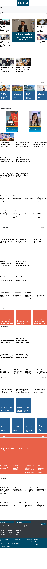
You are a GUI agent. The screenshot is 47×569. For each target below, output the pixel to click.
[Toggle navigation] (3, 7)
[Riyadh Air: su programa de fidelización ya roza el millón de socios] (42, 365)
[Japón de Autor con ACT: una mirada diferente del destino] (29, 191)
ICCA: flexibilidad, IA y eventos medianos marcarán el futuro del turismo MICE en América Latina (29, 469)
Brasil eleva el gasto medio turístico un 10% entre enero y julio (7, 242)
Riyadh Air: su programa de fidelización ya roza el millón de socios (42, 372)
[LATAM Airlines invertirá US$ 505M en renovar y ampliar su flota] (29, 365)
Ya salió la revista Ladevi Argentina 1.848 (17, 504)
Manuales (12, 9)
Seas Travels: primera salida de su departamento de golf (29, 212)
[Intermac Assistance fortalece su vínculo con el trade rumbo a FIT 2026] (42, 206)
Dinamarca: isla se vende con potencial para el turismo (39, 391)
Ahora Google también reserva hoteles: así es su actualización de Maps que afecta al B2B (39, 324)
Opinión (43, 9)
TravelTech (22, 9)
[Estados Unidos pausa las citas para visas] (42, 37)
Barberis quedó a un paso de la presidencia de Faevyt (7, 70)
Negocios (16, 9)
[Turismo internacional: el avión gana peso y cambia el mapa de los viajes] (5, 37)
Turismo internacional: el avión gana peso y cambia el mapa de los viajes (5, 44)
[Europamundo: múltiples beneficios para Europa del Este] (17, 88)
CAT (36, 14)
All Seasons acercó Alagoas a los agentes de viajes (17, 197)
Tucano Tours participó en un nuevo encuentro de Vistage (6, 160)
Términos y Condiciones (5, 546)
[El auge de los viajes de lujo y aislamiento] (5, 461)
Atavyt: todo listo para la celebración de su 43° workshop (23, 159)
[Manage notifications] (44, 566)
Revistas (10, 534)
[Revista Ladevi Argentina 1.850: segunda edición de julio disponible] (29, 483)
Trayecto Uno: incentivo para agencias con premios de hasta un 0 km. (4, 213)
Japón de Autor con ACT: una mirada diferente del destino (29, 197)
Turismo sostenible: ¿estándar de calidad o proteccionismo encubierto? (41, 469)
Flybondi (17, 14)
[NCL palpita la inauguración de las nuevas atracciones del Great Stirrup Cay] (29, 421)
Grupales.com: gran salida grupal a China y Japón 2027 (7, 175)
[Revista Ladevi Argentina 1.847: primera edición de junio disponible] (42, 498)
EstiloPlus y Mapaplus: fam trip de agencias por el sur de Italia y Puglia (42, 198)
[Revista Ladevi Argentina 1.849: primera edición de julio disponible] (42, 483)
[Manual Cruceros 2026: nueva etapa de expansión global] (29, 498)
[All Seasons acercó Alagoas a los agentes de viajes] (17, 191)
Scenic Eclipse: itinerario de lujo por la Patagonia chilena (17, 427)
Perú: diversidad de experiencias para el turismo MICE (42, 94)
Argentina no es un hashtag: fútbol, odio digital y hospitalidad (23, 391)
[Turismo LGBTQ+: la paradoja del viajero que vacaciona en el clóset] (17, 461)
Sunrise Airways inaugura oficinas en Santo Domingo (7, 340)
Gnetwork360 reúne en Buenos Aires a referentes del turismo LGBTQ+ (4, 198)
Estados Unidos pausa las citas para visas (41, 43)
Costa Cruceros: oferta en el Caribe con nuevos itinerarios (28, 95)
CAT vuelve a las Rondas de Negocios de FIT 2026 (41, 294)
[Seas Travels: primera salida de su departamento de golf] (29, 206)
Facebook (18, 528)
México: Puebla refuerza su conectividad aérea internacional (22, 264)
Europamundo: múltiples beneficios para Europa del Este (17, 94)
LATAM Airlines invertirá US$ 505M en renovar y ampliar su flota (29, 372)
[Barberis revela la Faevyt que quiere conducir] (23, 25)
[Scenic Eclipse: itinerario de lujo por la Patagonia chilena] (17, 421)
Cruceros (39, 9)
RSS (37, 544)
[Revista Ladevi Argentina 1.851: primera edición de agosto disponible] (17, 483)
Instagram (18, 530)
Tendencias (33, 9)
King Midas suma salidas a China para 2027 (23, 175)
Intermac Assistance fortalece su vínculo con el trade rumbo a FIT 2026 (41, 214)
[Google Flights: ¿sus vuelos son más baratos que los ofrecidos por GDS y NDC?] (42, 22)
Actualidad (2, 525)
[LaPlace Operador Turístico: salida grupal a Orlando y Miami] (5, 88)
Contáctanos (34, 542)
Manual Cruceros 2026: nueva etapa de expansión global (29, 504)
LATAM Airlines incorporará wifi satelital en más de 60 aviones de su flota (22, 342)
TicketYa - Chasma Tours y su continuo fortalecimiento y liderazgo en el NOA (17, 214)
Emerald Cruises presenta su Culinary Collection (4, 427)
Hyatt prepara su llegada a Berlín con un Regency (6, 144)
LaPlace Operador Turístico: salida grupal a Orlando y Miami (5, 95)
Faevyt (22, 14)
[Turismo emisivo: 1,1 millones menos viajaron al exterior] (5, 288)
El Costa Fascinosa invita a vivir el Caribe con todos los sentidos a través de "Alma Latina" (23, 146)
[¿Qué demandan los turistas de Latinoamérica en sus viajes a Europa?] (17, 288)
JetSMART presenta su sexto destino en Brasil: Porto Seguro (17, 372)
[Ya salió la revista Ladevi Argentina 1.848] (17, 498)
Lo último (7, 9)
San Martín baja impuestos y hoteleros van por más (38, 242)
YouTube (18, 534)
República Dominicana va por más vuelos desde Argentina (6, 279)
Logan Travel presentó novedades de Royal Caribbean (41, 427)
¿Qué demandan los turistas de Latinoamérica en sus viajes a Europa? (17, 295)
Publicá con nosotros (32, 539)
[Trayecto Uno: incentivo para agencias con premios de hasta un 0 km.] (5, 206)
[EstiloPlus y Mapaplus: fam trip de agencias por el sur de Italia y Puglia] (42, 191)
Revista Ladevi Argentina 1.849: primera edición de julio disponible (41, 489)
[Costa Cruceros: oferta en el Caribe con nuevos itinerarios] (29, 88)
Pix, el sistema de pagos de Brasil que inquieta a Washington (6, 391)
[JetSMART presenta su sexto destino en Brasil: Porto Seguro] (17, 365)
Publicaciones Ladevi (27, 526)
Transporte (27, 9)
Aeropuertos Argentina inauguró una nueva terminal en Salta (6, 356)
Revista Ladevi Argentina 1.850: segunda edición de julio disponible (29, 489)
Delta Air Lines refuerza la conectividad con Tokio (4, 372)
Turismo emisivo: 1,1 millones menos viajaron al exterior (4, 294)
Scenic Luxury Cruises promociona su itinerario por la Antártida (7, 409)
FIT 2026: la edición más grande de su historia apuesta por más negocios (4, 29)
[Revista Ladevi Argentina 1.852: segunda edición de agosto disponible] (5, 483)
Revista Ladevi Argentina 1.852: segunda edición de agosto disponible (4, 490)
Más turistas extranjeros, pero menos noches (22, 278)
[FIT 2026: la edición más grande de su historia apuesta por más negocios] (5, 22)
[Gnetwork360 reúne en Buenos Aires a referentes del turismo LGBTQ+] (5, 191)
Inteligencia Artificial (30, 14)
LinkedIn (18, 532)
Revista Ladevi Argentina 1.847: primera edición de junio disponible (41, 504)
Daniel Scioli (41, 14)
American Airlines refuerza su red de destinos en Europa (22, 356)
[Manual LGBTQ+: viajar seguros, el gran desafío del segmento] (5, 498)
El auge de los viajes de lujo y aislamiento (4, 467)
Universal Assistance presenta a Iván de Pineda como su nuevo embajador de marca (40, 146)
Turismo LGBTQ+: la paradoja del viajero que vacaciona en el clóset (17, 468)
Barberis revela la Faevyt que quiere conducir (23, 37)
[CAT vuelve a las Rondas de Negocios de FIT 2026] (42, 288)
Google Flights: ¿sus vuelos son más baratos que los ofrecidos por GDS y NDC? (41, 29)
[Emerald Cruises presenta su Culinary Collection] (5, 421)
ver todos (43, 82)
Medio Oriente (11, 14)
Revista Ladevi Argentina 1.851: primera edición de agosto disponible (17, 489)
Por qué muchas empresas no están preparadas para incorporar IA (7, 322)
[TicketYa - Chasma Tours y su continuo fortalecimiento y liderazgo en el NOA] (17, 206)
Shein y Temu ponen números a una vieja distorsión (23, 69)
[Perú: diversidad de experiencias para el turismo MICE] (42, 88)
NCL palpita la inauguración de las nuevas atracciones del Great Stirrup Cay (29, 428)
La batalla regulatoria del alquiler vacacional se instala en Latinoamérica (7, 450)
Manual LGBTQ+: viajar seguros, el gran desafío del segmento (4, 504)
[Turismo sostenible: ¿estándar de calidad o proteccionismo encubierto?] (42, 461)
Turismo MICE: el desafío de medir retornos (22, 450)
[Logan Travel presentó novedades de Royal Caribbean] (42, 421)
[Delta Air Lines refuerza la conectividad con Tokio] (5, 365)
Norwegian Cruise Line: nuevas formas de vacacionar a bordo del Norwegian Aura (23, 409)
